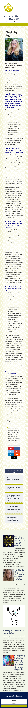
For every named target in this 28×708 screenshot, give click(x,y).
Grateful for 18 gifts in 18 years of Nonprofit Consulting (19, 574)
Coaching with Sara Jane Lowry (14, 17)
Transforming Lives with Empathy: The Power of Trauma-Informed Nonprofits (19, 662)
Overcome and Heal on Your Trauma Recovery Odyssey (19, 540)
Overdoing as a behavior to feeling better (13, 632)
